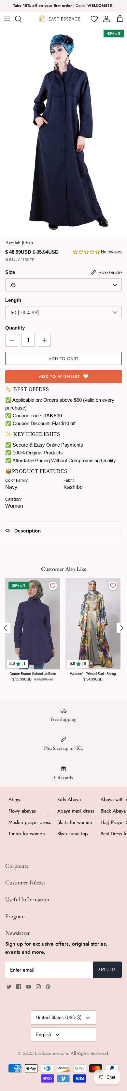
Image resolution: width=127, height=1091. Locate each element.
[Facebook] (18, 986)
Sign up (107, 970)
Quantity (15, 327)
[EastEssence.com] (59, 19)
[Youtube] (28, 986)
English (43, 1034)
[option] (63, 131)
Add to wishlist (59, 376)
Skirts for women (74, 822)
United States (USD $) (59, 1017)
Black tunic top (72, 833)
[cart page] (120, 19)
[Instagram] (38, 986)
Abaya (14, 799)
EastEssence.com (51, 1053)
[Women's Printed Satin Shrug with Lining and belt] (92, 623)
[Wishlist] (94, 19)
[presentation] (5, 628)
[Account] (105, 19)
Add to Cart (63, 359)
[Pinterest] (48, 986)
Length (13, 300)
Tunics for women (26, 833)
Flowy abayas (22, 811)
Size (10, 272)
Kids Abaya (69, 799)
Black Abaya (113, 811)
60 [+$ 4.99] (24, 312)
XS (13, 285)
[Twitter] (9, 986)
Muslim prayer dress (29, 822)
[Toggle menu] (7, 19)
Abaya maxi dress (75, 811)
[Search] (21, 19)
